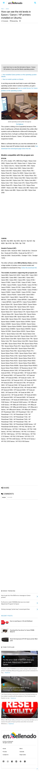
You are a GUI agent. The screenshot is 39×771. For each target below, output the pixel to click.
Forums (5, 751)
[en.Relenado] (15, 3)
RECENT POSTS (7, 616)
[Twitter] (16, 761)
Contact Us (5, 754)
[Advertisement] (19, 43)
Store (21, 748)
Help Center (23, 754)
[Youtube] (3, 761)
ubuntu (7, 8)
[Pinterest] (20, 761)
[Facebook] (12, 761)
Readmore (7, 672)
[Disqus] (19, 522)
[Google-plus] (25, 761)
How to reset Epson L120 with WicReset (21, 621)
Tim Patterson (19, 124)
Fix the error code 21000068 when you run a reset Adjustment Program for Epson (18, 662)
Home (2, 8)
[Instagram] (8, 761)
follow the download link (29, 268)
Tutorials (22, 751)
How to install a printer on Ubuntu (13, 79)
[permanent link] (19, 21)
